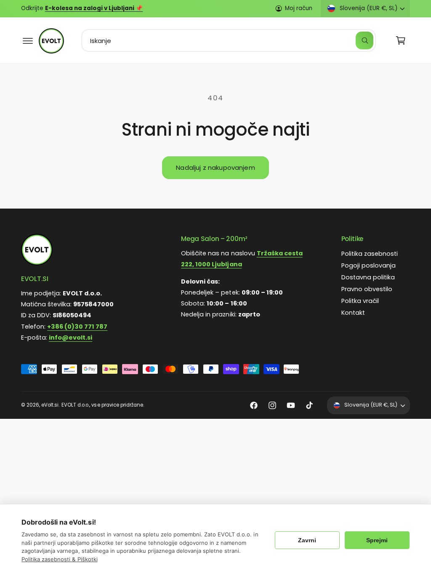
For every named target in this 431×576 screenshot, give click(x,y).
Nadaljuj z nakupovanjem (215, 167)
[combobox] (228, 40)
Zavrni (307, 540)
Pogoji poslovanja (368, 265)
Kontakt (353, 312)
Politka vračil (360, 301)
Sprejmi (377, 540)
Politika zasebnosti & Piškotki (59, 559)
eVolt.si (50, 405)
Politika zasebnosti (369, 253)
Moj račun (298, 8)
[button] (28, 40)
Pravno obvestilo (366, 289)
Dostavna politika (368, 277)
